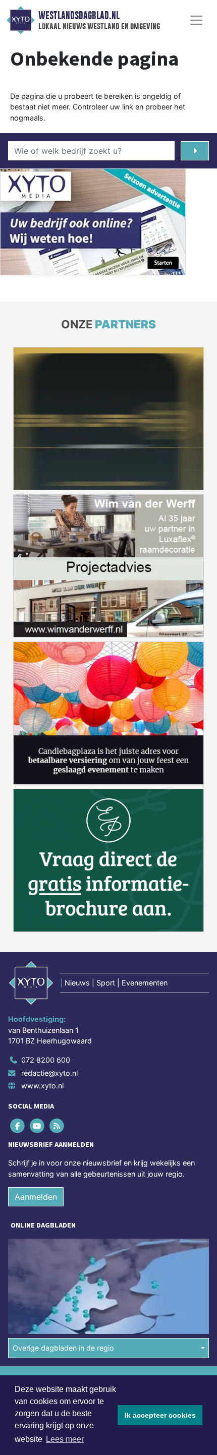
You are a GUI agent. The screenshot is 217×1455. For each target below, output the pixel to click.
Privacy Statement (39, 1267)
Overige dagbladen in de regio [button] (63, 1200)
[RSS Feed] (57, 978)
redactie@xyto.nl (49, 925)
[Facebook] (18, 978)
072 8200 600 (45, 912)
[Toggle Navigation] (196, 20)
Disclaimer (26, 1249)
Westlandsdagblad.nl (79, 16)
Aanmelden (36, 1050)
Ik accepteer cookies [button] (160, 1415)
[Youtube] (37, 978)
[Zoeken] (195, 150)
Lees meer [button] (65, 1439)
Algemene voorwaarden (47, 1232)
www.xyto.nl (42, 938)
